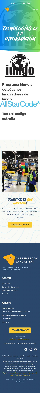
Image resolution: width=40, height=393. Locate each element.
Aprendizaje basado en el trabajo (14, 315)
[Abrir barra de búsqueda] (34, 9)
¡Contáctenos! (20, 330)
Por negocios (6, 319)
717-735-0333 (20, 336)
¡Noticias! (5, 322)
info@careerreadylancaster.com (20, 339)
